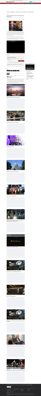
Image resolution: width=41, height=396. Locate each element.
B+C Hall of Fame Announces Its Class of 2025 (30, 70)
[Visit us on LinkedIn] (31, 1)
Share (8, 19)
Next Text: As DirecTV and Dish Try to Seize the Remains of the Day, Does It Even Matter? (30, 76)
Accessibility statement (9, 390)
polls (11, 70)
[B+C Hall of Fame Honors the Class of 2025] (29, 67)
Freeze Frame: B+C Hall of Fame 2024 (30, 78)
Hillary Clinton (8, 70)
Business (13, 3)
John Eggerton (8, 17)
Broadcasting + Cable (15, 0)
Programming (19, 3)
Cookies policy (28, 389)
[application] (16, 47)
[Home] (7, 3)
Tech (10, 3)
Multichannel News (20, 0)
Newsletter (23, 19)
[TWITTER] (10, 77)
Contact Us (28, 390)
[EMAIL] (11, 77)
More (22, 3)
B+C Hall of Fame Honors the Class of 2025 (30, 68)
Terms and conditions (9, 389)
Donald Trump (14, 70)
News (8, 3)
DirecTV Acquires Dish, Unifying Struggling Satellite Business (30, 73)
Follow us (20, 19)
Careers (14, 390)
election (18, 70)
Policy (16, 3)
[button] (34, 1)
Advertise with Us (22, 390)
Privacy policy (21, 389)
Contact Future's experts (16, 389)
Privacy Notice (8, 64)
